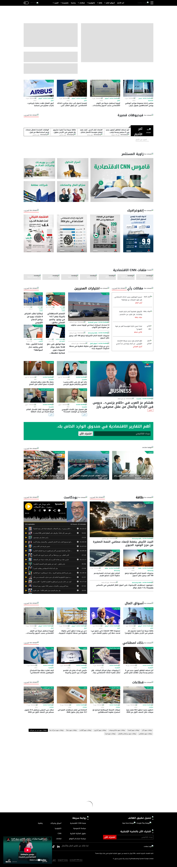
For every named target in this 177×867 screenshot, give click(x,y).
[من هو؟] (72, 191)
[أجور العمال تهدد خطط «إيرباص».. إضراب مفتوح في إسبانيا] (39, 88)
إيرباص (51, 81)
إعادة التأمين (38, 326)
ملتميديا (139, 399)
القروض (151, 452)
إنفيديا (85, 81)
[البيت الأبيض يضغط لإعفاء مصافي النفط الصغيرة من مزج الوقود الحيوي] (121, 519)
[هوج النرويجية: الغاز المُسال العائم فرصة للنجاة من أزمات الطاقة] (39, 395)
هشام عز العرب (148, 362)
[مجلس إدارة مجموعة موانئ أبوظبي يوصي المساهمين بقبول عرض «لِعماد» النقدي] (138, 88)
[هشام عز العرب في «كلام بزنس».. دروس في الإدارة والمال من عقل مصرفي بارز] (121, 379)
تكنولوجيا (91, 3)
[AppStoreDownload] (129, 823)
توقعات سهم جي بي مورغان (38, 730)
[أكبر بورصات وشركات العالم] (39, 168)
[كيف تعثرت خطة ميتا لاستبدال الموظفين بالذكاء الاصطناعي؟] (39, 655)
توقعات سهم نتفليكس (145, 733)
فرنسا (85, 390)
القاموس (41, 341)
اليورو (118, 81)
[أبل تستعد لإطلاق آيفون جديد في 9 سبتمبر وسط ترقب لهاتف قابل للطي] (138, 655)
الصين (107, 452)
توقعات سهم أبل (147, 730)
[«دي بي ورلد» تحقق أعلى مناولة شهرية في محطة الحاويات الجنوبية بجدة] (72, 615)
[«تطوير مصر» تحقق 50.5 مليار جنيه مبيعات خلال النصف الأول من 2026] (138, 694)
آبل (152, 648)
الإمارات (51, 362)
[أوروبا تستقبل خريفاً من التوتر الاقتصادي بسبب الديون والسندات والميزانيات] (105, 88)
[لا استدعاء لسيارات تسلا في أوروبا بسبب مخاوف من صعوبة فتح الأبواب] (88, 306)
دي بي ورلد (83, 609)
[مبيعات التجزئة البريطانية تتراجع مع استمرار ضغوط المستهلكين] (105, 694)
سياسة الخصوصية (63, 860)
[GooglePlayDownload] (143, 823)
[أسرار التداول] (72, 168)
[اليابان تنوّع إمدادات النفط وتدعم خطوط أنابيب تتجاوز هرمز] (105, 558)
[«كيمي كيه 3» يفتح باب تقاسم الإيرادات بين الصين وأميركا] (72, 655)
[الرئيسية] (143, 3)
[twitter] (58, 846)
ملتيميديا (65, 3)
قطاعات (82, 3)
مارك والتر (117, 609)
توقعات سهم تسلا (71, 730)
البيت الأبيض (149, 503)
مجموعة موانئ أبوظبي (146, 81)
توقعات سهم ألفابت (85, 730)
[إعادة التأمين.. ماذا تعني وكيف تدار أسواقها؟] (33, 331)
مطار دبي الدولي (48, 688)
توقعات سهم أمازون (100, 730)
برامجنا (73, 3)
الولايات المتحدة (60, 294)
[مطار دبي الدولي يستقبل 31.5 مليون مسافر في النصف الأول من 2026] (39, 694)
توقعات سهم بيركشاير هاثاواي (127, 733)
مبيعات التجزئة (116, 688)
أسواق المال (110, 3)
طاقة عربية (149, 609)
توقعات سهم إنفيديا (133, 730)
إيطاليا (40, 294)
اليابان (117, 551)
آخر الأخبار (120, 3)
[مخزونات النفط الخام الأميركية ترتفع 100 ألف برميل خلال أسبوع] (138, 558)
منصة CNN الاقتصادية (76, 860)
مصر (85, 362)
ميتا (63, 326)
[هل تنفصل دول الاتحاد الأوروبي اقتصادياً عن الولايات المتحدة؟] (72, 395)
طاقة (100, 3)
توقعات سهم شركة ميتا (57, 730)
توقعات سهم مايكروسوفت (117, 730)
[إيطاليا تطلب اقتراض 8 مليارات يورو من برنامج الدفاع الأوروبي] (33, 299)
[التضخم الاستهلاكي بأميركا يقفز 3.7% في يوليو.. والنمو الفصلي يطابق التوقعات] (55, 299)
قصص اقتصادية (92, 322)
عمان (85, 688)
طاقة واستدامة (92, 333)
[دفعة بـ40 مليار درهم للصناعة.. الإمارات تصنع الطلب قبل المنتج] (39, 368)
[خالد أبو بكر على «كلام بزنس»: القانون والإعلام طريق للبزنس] (72, 368)
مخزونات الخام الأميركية (146, 551)
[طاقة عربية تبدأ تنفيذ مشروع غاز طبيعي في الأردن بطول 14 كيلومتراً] (138, 615)
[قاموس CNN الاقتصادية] (121, 180)
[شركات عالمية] (39, 191)
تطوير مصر (150, 688)
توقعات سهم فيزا (110, 733)
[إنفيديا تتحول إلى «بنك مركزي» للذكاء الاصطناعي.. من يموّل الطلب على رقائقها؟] (72, 88)
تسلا (107, 294)
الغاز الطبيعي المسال (47, 390)
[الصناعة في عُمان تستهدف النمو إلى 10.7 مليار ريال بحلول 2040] (72, 694)
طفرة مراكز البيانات (114, 648)
